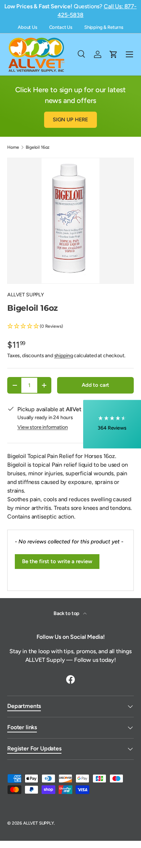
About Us (27, 27)
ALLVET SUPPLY (25, 295)
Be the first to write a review (57, 561)
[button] (70, 326)
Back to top (67, 613)
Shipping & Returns (103, 27)
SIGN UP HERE (70, 119)
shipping (63, 356)
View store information (42, 427)
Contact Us (60, 27)
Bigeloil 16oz (38, 147)
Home (13, 147)
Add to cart (95, 385)
